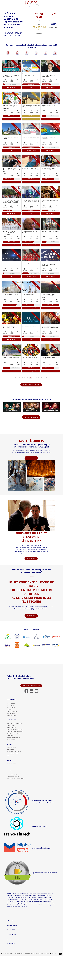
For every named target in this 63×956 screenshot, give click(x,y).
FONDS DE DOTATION (12, 711)
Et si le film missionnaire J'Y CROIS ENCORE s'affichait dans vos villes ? (50, 327)
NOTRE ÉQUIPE (10, 705)
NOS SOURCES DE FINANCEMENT (14, 723)
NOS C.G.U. (10, 920)
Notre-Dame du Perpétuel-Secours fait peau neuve (11, 295)
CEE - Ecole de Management (29, 326)
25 (36, 377)
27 (41, 377)
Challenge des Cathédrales (28, 294)
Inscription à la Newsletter (31, 685)
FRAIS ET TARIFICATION (12, 774)
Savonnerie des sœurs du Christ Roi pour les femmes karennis (10, 326)
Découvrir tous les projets (31, 384)
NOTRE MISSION (11, 703)
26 (38, 377)
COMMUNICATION (11, 740)
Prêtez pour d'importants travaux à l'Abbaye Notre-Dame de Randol (31, 106)
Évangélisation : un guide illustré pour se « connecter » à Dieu (30, 74)
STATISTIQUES (11, 943)
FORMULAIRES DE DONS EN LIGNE (15, 731)
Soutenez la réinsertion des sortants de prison (48, 106)
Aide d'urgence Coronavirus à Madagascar (49, 137)
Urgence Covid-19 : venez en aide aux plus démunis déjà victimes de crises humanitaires (11, 75)
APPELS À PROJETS (11, 727)
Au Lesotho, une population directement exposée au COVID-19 (30, 169)
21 (25, 377)
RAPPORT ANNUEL (11, 713)
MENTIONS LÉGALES (12, 916)
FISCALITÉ (9, 772)
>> (46, 377)
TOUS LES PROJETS (11, 747)
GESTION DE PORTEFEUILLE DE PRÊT (15, 778)
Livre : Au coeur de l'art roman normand (10, 137)
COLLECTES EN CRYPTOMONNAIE (15, 729)
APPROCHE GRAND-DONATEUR (14, 733)
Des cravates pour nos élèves (29, 357)
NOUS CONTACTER (11, 715)
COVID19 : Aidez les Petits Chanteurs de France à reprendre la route (11, 170)
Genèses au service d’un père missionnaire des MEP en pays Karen (49, 296)
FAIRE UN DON (10, 749)
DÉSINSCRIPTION (11, 934)
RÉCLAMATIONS (11, 929)
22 (27, 377)
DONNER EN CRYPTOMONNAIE (14, 751)
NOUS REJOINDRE (11, 707)
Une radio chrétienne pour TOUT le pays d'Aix (50, 358)
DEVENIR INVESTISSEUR (12, 766)
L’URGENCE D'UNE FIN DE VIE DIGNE (29, 232)
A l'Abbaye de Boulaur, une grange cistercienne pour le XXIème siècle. (30, 200)
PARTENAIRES (10, 709)
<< (14, 377)
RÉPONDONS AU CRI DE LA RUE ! (30, 137)
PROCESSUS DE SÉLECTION (13, 776)
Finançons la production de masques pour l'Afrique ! (48, 169)
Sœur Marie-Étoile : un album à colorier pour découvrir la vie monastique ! (10, 107)
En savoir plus (53, 953)
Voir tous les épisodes (31, 417)
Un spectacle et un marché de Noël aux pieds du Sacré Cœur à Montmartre (50, 264)
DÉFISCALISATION (11, 756)
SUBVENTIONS (10, 735)
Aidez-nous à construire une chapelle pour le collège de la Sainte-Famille (49, 75)
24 (33, 377)
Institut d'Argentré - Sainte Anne (30, 263)
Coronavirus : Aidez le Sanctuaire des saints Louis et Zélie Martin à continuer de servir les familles (11, 201)
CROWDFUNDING (11, 725)
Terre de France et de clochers (10, 263)
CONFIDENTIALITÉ (12, 925)
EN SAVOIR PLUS (31, 558)
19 (19, 377)
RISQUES (9, 770)
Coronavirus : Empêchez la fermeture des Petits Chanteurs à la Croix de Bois (11, 233)
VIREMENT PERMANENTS (12, 754)
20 (22, 377)
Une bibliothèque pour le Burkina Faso (50, 200)
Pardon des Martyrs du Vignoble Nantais (11, 358)
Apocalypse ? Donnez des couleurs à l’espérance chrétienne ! (50, 232)
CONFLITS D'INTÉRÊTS (13, 939)
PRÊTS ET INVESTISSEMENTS (13, 737)
